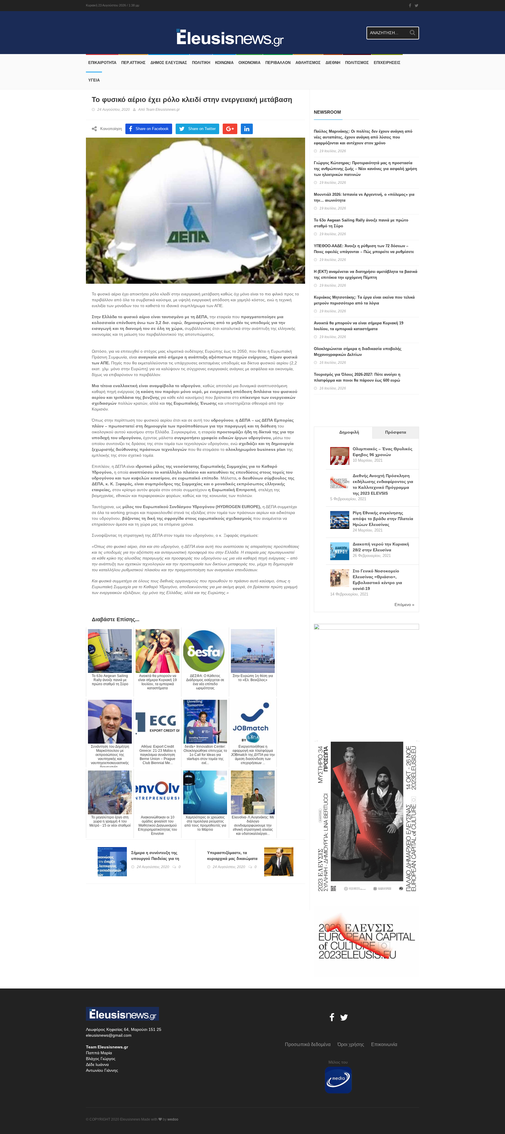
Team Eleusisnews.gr (163, 110)
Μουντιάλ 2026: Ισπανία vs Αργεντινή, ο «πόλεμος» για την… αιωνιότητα (364, 197)
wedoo (172, 1119)
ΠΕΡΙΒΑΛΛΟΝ (277, 62)
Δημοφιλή (349, 432)
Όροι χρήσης (351, 1044)
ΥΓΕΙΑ (94, 80)
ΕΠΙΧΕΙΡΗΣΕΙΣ (387, 62)
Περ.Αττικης (133, 62)
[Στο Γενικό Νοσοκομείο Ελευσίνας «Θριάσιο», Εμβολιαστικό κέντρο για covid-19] (339, 578)
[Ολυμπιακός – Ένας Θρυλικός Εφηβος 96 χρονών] (339, 456)
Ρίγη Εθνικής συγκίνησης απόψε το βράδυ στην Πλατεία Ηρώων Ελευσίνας (383, 518)
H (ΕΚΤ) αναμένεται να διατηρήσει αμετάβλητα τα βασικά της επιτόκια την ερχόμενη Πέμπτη (365, 274)
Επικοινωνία (384, 1044)
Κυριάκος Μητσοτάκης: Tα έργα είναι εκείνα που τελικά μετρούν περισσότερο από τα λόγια (364, 300)
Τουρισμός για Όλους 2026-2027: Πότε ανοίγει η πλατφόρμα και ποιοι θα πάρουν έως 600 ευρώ (357, 377)
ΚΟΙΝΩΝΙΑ (224, 62)
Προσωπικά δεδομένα (308, 1044)
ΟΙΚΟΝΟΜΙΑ (249, 62)
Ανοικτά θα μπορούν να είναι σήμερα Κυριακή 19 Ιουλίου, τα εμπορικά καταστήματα (358, 326)
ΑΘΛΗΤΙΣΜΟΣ (308, 62)
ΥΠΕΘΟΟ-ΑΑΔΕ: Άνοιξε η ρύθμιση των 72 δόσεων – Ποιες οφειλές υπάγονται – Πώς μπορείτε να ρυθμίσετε (364, 249)
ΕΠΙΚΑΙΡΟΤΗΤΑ (102, 62)
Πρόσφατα (395, 432)
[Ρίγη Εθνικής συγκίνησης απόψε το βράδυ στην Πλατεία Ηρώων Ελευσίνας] (339, 520)
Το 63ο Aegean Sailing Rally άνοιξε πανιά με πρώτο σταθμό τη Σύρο (361, 223)
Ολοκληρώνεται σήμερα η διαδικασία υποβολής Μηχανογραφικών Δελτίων (358, 352)
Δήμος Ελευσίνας (169, 62)
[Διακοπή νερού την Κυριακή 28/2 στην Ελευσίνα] (339, 551)
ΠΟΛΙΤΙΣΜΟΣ (357, 62)
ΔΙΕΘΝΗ (333, 62)
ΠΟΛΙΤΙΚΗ (201, 62)
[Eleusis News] (88, 24)
